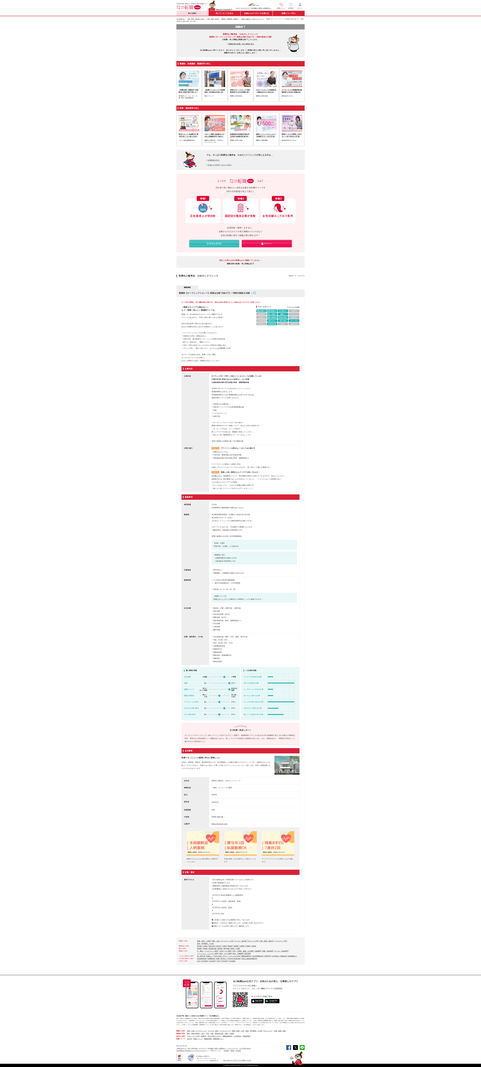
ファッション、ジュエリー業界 (207, 953)
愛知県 (230, 946)
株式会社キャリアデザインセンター (196, 1050)
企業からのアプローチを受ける (256, 13)
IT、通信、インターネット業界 (207, 951)
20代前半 (212, 961)
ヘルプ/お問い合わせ (245, 1048)
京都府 (248, 946)
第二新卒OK (201, 956)
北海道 (254, 946)
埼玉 (202, 1033)
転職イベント (198, 1039)
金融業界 (258, 951)
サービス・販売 (213, 1031)
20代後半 (205, 961)
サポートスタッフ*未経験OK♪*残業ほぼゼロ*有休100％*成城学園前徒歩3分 (266, 91)
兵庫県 (242, 946)
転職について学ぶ (289, 13)
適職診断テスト (218, 1039)
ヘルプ (238, 8)
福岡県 (236, 946)
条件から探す (180, 1036)
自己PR (189, 1039)
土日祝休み (275, 956)
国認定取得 (246, 1036)
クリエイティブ (225, 1031)
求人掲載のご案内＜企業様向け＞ (261, 8)
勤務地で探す (180, 1033)
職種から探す (180, 1031)
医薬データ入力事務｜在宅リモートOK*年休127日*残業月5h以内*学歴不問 (292, 135)
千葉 (207, 1033)
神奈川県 (212, 946)
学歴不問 (267, 956)
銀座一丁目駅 (235, 948)
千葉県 (224, 946)
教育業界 (248, 953)
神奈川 (193, 1033)
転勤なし (210, 956)
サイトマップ (245, 8)
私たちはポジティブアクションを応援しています (237, 1060)
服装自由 (284, 956)
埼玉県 (218, 946)
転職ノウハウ (180, 1039)
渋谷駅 (205, 948)
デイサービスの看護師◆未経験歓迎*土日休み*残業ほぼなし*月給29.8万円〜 (292, 91)
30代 (218, 961)
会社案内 (226, 1050)
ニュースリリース (233, 1048)
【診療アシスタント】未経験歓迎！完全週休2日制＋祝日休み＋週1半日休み (215, 91)
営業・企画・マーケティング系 (222, 941)
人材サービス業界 (225, 951)
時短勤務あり (292, 956)
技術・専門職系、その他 (205, 943)
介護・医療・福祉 (280, 1031)
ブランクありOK (234, 956)
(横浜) (198, 1033)
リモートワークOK (193, 1036)
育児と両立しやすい (220, 956)
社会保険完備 (201, 958)
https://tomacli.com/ (220, 824)
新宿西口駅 (212, 948)
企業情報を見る (214, 160)
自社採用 (238, 1050)
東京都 (199, 946)
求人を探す (192, 13)
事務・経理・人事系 (204, 941)
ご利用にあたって (181, 1048)
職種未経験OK (246, 956)
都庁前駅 (227, 948)
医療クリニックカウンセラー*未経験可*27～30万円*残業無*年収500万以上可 (266, 135)
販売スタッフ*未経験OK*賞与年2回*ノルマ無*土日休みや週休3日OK (188, 135)
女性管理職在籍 (257, 956)
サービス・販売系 (240, 941)
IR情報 (232, 1050)
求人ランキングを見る (224, 13)
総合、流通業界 (238, 953)
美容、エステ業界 (225, 953)
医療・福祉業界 (267, 951)
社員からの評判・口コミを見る (219, 165)
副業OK (203, 1036)
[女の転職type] (180, 1050)
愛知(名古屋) (219, 1033)
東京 (188, 1033)
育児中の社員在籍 (234, 958)
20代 (198, 961)
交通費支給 (211, 958)
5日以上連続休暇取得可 (249, 958)
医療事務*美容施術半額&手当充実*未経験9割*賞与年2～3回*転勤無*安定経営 (240, 135)
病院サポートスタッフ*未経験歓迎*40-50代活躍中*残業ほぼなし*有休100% (240, 91)
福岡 (226, 1033)
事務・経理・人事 (238, 1031)
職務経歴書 (208, 1039)
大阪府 (205, 946)
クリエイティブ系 (280, 941)
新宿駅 (199, 948)
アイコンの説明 (293, 307)
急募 (217, 958)
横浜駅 (220, 948)
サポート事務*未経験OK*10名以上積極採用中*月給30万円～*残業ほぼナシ (214, 135)
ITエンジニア (268, 1031)
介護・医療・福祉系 (266, 941)
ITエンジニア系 (253, 941)
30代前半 (225, 961)
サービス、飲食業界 (281, 951)
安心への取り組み (193, 1048)
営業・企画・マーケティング (196, 1031)
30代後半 (232, 961)
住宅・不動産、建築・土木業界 (243, 951)
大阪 (211, 1033)
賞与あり (224, 958)
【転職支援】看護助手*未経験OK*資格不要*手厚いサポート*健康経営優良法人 (188, 91)
